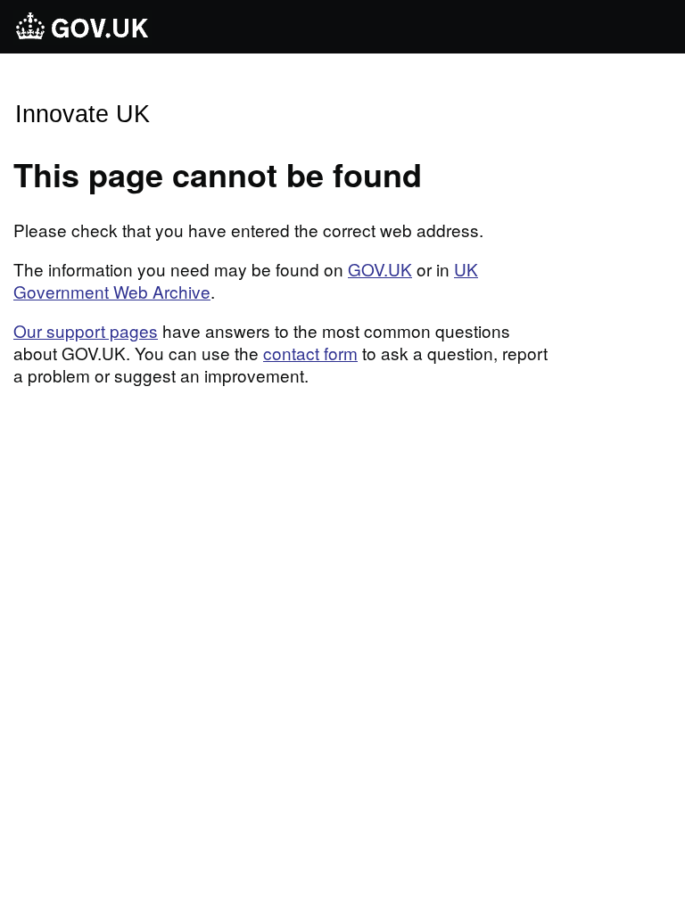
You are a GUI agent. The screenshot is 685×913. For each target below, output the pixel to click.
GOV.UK (380, 269)
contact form (310, 353)
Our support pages (85, 330)
